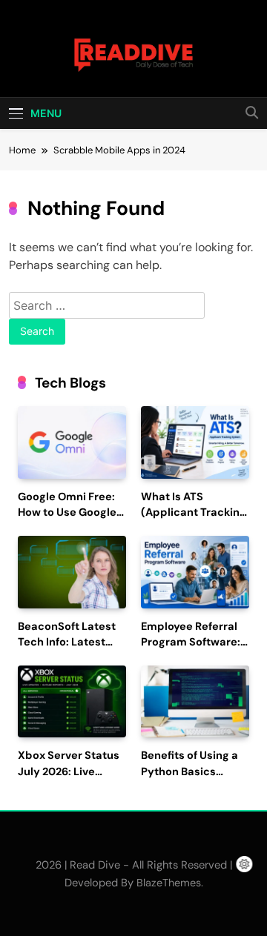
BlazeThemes (168, 882)
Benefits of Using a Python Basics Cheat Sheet (189, 772)
